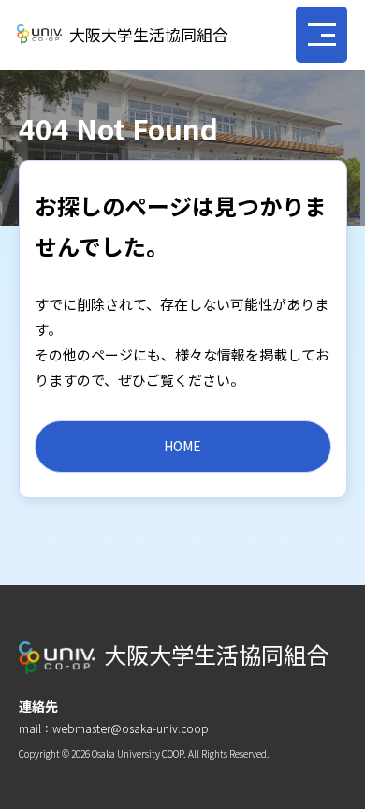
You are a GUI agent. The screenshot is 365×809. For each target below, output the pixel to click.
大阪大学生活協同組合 (148, 34)
